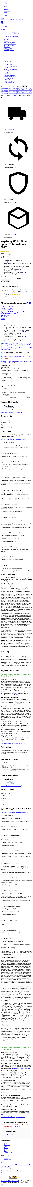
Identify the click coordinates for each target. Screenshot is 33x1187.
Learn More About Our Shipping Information (13, 743)
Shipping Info (25, 370)
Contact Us (7, 11)
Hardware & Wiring (9, 42)
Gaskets (6, 41)
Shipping (6, 8)
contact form (16, 1126)
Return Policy (7, 9)
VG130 (10, 408)
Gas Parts (6, 38)
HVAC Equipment (9, 50)
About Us (6, 3)
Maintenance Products (10, 44)
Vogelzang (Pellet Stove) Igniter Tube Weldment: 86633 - (15, 353)
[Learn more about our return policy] (13, 164)
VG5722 (10, 410)
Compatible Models (12, 368)
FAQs (5, 6)
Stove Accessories (9, 45)
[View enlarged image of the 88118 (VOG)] (16, 349)
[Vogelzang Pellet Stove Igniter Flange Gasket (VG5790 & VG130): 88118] (16, 349)
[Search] (24, 86)
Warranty (18, 370)
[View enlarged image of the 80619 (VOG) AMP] (16, 346)
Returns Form (7, 1159)
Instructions (4, 370)
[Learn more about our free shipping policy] (13, 129)
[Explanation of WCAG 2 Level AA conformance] (13, 1178)
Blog (5, 12)
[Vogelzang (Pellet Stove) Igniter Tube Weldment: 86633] (16, 88)
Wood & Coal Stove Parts (11, 36)
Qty (6, 276)
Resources (7, 5)
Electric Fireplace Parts (10, 48)
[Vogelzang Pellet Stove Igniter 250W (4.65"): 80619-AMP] (16, 346)
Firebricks (6, 39)
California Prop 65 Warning (11, 1152)
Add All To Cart (5, 367)
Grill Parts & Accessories (10, 32)
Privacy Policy (16, 1181)
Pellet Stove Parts (8, 35)
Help (5, 1146)
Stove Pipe (7, 47)
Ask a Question (12, 1135)
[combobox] (8, 87)
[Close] (2, 1185)
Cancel (19, 86)
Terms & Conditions (6, 1181)
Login (5, 15)
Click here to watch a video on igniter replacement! (14, 439)
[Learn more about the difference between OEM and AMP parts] (30, 303)
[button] (5, 251)
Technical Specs (22, 368)
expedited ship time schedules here (20, 694)
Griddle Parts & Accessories (11, 33)
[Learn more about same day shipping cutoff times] (15, 234)
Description (4, 368)
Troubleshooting (11, 370)
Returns (6, 1148)
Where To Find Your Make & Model (11, 412)
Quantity (19, 278)
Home (5, 2)
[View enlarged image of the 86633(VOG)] (16, 343)
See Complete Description (11, 274)
